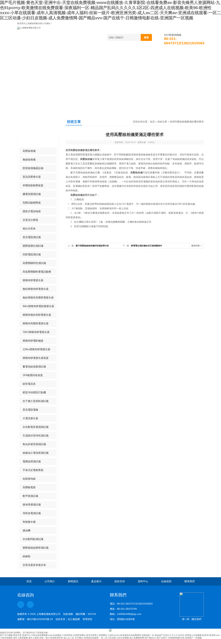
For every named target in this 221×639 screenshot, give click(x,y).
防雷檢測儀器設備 (33, 168)
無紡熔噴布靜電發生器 (36, 288)
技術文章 (162, 121)
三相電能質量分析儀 (34, 142)
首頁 (27, 52)
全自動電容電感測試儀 (36, 426)
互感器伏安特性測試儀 (36, 435)
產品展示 (96, 52)
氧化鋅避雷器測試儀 (34, 444)
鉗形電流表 (29, 383)
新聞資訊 (72, 52)
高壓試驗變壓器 (32, 202)
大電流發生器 (30, 418)
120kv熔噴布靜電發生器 (36, 349)
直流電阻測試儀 (32, 237)
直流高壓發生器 (32, 176)
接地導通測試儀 (32, 504)
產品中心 (30, 125)
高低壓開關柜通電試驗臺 (37, 271)
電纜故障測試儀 (32, 461)
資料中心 (143, 52)
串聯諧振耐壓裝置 (33, 185)
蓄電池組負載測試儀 (34, 366)
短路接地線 (29, 478)
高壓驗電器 (29, 487)
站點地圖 (68, 614)
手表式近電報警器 (33, 470)
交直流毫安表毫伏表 (34, 564)
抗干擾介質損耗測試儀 (36, 401)
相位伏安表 (29, 228)
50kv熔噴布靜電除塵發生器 (38, 306)
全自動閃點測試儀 (33, 539)
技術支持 (119, 52)
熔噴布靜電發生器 (33, 280)
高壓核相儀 (29, 150)
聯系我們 (191, 52)
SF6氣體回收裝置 (33, 375)
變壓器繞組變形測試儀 (36, 547)
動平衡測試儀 (30, 495)
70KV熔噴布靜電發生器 (36, 332)
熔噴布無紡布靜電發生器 (37, 314)
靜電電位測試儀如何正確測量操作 (146, 245)
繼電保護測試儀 (32, 194)
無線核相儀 (29, 159)
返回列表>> (196, 245)
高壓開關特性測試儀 (34, 263)
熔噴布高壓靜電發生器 (36, 323)
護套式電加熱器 (32, 211)
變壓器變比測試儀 (33, 245)
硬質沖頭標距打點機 (34, 392)
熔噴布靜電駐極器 (33, 340)
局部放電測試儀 (32, 513)
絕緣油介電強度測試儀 (36, 452)
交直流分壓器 (30, 219)
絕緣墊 (26, 556)
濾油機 (26, 530)
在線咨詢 (167, 52)
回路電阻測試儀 (32, 254)
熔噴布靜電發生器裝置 (36, 357)
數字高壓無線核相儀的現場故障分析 (92, 245)
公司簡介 (48, 52)
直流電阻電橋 (30, 409)
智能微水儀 (29, 521)
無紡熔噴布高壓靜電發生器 (38, 297)
